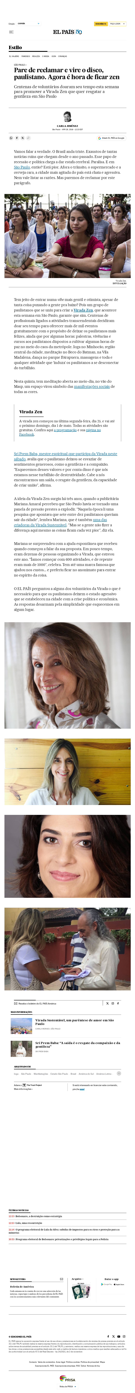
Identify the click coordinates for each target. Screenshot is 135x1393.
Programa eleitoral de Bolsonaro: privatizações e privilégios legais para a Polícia (62, 1239)
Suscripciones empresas (65, 1366)
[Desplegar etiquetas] (119, 1073)
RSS (78, 1366)
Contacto (33, 1362)
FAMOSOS (26, 56)
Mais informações (22, 1089)
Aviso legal (60, 1362)
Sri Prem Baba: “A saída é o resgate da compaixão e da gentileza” (77, 1045)
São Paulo (22, 167)
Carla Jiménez (67, 126)
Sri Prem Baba (41, 1051)
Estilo (15, 47)
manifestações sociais (92, 386)
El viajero (14, 56)
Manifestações (41, 1074)
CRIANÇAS (62, 56)
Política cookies (73, 1362)
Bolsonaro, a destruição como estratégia (39, 1216)
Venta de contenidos (46, 1362)
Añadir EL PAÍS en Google (113, 138)
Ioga (16, 1074)
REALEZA (36, 56)
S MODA (45, 56)
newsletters (18, 1279)
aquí (82, 1089)
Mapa (102, 1362)
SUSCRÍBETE (100, 24)
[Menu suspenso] (11, 32)
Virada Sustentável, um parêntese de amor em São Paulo (74, 1022)
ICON (54, 56)
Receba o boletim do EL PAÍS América (37, 1003)
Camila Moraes (42, 1029)
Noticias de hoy (93, 1366)
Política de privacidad (90, 1362)
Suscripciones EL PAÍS (44, 1366)
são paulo (19, 65)
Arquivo (76, 1279)
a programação (65, 430)
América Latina (103, 1074)
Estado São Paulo (59, 1074)
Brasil (73, 1074)
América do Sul (86, 1074)
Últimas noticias (19, 1210)
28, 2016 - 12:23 (72, 129)
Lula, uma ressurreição (29, 1223)
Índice (83, 1366)
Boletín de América (22, 1287)
